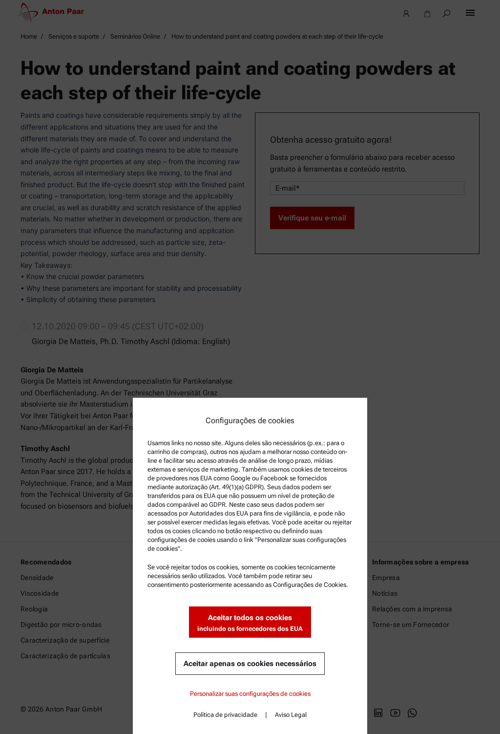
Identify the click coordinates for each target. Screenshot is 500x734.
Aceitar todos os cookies (250, 622)
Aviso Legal (291, 714)
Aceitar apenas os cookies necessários (250, 663)
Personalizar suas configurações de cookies (250, 693)
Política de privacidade (225, 714)
